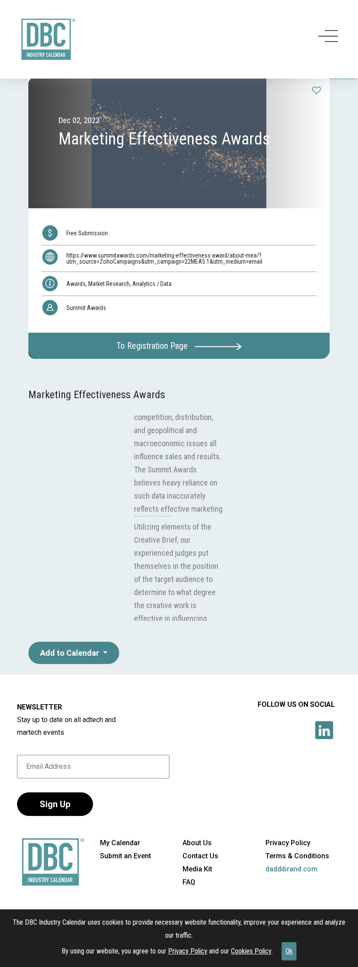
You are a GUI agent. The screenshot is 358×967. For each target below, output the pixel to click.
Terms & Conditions (297, 856)
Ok (289, 951)
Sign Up (55, 804)
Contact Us (200, 856)
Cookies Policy (251, 951)
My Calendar (120, 843)
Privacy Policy (187, 951)
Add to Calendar (70, 652)
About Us (197, 843)
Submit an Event (125, 856)
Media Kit (197, 869)
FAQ (188, 882)
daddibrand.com (291, 869)
